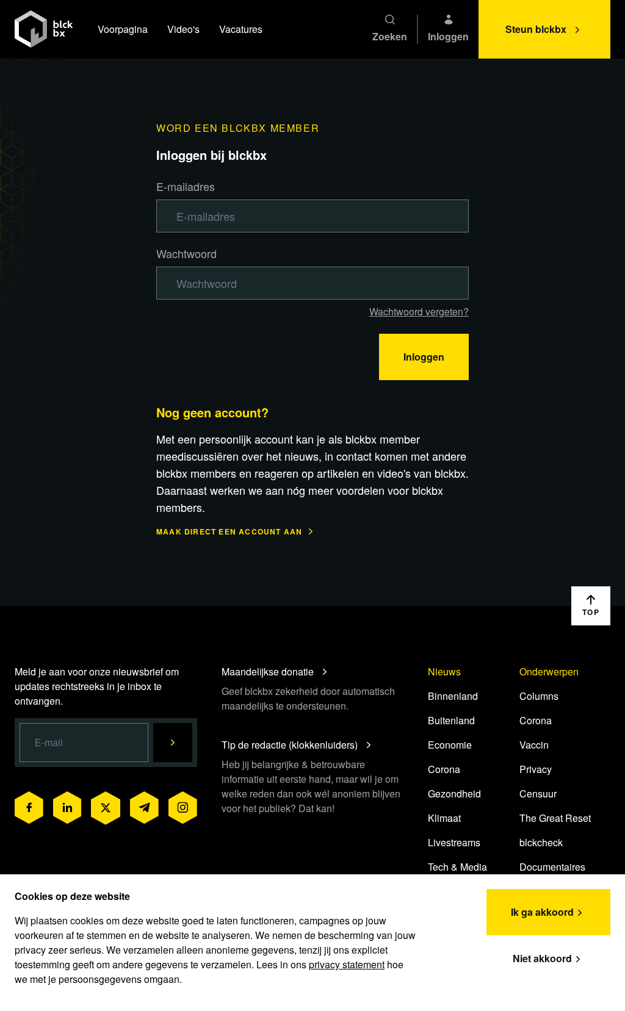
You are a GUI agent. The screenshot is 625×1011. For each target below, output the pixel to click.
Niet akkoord (542, 958)
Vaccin (534, 745)
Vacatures (240, 29)
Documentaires (552, 867)
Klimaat (444, 818)
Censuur (538, 793)
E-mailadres (185, 186)
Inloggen (423, 357)
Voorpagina (123, 29)
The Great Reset (555, 818)
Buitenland (451, 720)
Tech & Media (457, 867)
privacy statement (347, 964)
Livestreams (454, 842)
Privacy (535, 769)
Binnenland (453, 696)
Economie (450, 745)
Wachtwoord (186, 253)
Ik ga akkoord (542, 912)
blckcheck (541, 842)
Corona (444, 769)
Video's (183, 29)
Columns (538, 696)
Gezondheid (454, 793)
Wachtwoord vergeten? (419, 311)
